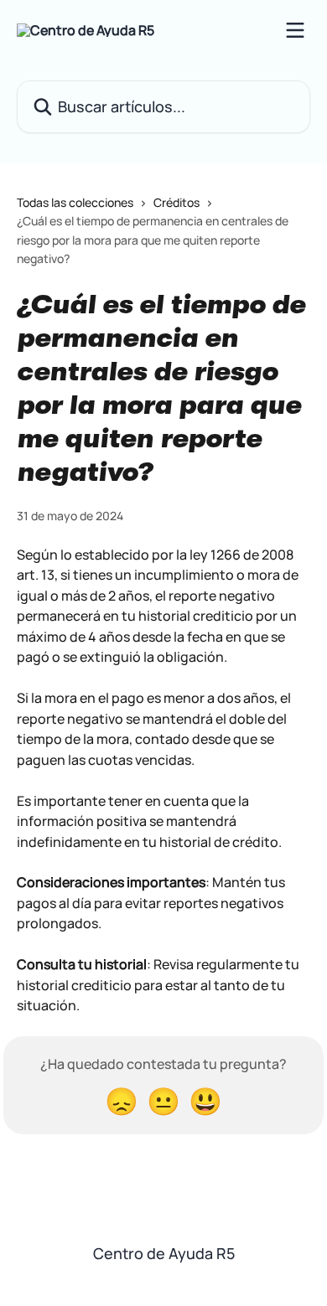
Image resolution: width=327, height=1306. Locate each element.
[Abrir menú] (295, 30)
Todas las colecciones (75, 202)
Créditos (176, 202)
